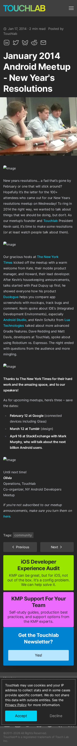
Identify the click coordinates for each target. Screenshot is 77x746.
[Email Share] (43, 42)
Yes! (38, 655)
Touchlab (50, 221)
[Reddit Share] (34, 42)
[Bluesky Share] (25, 42)
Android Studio (14, 320)
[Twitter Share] (16, 42)
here (6, 516)
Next (54, 547)
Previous (22, 547)
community (23, 535)
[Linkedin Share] (6, 42)
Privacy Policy (16, 705)
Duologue (10, 297)
